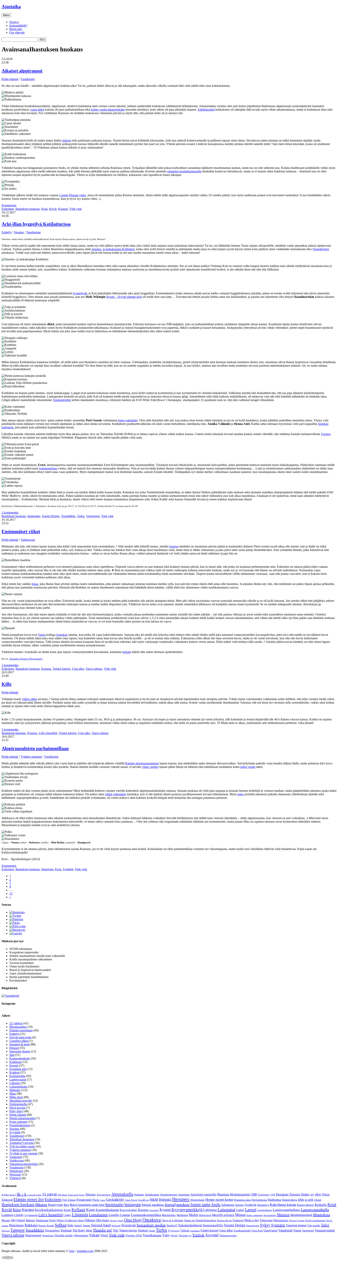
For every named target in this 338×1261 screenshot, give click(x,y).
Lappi (240, 1210)
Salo (70, 1225)
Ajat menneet (103, 1194)
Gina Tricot (131, 1199)
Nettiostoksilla (18, 1104)
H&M (154, 1200)
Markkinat (182, 1215)
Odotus (90, 1220)
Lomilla (114, 1215)
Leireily (19, 1215)
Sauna (86, 1225)
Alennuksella (122, 1194)
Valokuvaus (28, 539)
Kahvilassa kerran (283, 1205)
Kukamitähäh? (18, 25)
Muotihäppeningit (301, 1215)
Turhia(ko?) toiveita (21, 1143)
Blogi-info (15, 29)
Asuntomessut (168, 1194)
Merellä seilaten (223, 1215)
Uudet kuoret (209, 1230)
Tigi (115, 1230)
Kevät (53, 208)
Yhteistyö (15, 1178)
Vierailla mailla (63, 1235)
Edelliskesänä (206, 109)
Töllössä (184, 1230)
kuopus (173, 546)
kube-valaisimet (128, 420)
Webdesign (16, 1171)
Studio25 (171, 1225)
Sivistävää (128, 1225)
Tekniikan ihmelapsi (21, 1139)
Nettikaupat (42, 1220)
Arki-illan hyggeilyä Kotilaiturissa (36, 224)
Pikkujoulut (266, 1220)
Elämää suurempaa (21, 1030)
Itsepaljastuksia (177, 1204)
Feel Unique (69, 1199)
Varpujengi (93, 516)
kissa (35, 584)
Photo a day (251, 1220)
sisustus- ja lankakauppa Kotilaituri (113, 249)
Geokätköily (115, 1199)
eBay (318, 1194)
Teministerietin (62, 400)
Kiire (17, 1209)
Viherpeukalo (81, 1235)
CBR (254, 1194)
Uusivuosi (270, 1230)
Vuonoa (326, 434)
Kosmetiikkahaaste (107, 1210)
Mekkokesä (205, 1215)
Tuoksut (143, 1230)
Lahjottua (210, 1210)
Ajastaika (11, 6)
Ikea (66, 1204)
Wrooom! (15, 1174)
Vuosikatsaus (152, 1235)
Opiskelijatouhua (205, 1220)
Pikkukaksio (281, 1220)
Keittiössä (15, 1062)
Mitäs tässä (16, 1097)
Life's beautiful (48, 733)
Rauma (42, 1225)
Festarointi (84, 1200)
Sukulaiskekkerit (190, 1225)
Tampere (17, 1230)
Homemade (198, 1199)
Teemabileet (52, 1230)
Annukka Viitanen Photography (26, 658)
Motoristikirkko (270, 1215)
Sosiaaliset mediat (151, 1225)
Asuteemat (184, 1194)
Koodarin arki (18, 1069)
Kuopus (63, 208)
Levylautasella (31, 1215)
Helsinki (165, 1199)
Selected (115, 1225)
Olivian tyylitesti (116, 1221)
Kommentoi (9, 205)
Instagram (47, 869)
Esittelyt (7, 232)
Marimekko (169, 1215)
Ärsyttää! (212, 1235)
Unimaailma (195, 1231)
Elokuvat (7, 1199)
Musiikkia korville (20, 1100)
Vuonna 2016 (133, 1235)
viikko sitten (29, 699)
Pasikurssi (238, 1220)
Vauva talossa (93, 668)
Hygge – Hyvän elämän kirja (124, 296)
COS (272, 1194)
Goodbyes (143, 1199)
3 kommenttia (10, 665)
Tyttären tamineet (31, 756)
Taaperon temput (296, 1225)
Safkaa (61, 1224)
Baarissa (223, 1194)
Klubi (67, 1210)
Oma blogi (133, 1220)
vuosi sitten (37, 109)
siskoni (66, 140)
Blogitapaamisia (240, 1194)
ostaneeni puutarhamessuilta (184, 171)
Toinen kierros (61, 668)
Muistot (283, 1215)
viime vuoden (150, 766)
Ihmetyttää (55, 1205)
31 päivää (49, 1194)
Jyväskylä (250, 1204)
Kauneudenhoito (19, 1058)
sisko (240, 794)
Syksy (265, 1225)
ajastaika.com (85, 1251)
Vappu (297, 1230)
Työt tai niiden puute (22, 1146)
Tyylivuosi (173, 1230)
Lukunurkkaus (18, 1086)
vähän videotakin (115, 794)
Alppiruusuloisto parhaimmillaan (35, 748)
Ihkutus (41, 1204)
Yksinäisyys (185, 1235)
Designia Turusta (288, 1194)
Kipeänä (28, 1210)
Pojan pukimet (18, 1121)
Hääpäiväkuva (289, 1199)
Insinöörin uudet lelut (91, 1204)
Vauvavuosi (33, 1235)
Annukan (61, 634)
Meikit (193, 1215)
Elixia (325, 1194)
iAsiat (317, 1199)
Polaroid (293, 1220)
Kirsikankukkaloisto (49, 1210)
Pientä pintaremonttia (22, 1118)
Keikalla (321, 1205)
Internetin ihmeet (19, 1051)
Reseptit (50, 1225)
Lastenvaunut (17, 1079)
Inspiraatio (33, 516)
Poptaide (301, 1221)
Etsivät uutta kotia (20, 1037)
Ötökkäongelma (227, 1235)
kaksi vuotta (247, 766)
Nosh (52, 1220)
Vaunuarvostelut (325, 1230)
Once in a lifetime (172, 1220)
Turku (80, 516)
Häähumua (274, 1199)
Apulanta (139, 1194)
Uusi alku (78, 668)
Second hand (101, 1225)
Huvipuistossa (259, 1199)
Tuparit (151, 1230)
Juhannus (227, 1205)
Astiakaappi (152, 1194)
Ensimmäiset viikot (21, 531)
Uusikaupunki (242, 1230)
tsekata (126, 652)
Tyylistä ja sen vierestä (23, 1153)
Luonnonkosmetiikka (146, 1215)
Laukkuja (7, 1215)
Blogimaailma (18, 1026)
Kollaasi (78, 1209)
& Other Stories (9, 1195)
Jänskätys (263, 1204)
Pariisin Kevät (224, 1220)
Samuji (78, 1225)
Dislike (305, 1194)
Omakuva (151, 1219)
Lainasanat (226, 1209)
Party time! (16, 1111)
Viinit (104, 1235)
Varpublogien (320, 249)
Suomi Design (50, 516)
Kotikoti (14, 1072)
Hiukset (14, 1048)
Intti (11, 1055)
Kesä (44, 208)
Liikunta (14, 1083)
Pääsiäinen (16, 1225)
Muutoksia (321, 1215)
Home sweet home (219, 1199)
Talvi (325, 1225)
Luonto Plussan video (72, 195)
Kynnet (165, 1210)
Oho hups (102, 1220)
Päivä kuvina (17, 1107)
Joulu (215, 1204)
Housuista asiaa (242, 1199)
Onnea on (189, 1220)
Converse (263, 1194)
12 (11, 893)
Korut (90, 1210)
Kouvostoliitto (128, 1210)
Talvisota (6, 1231)
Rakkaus (31, 1225)
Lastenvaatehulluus (286, 1210)
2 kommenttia (10, 512)
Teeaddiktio (68, 516)
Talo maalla (313, 1225)
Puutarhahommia (19, 1125)
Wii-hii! (174, 1235)
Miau (12, 1093)
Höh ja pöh (305, 1200)
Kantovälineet (305, 1204)
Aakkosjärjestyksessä (76, 1195)
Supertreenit (252, 1225)
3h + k (21, 1194)
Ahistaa (90, 1194)
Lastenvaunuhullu (315, 1209)
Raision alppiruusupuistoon (142, 763)
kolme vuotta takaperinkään (108, 109)
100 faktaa (62, 1195)
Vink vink (75, 208)
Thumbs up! (102, 1230)
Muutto (6, 1220)
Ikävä (73, 1205)
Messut (240, 1215)
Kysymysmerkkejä (187, 1209)
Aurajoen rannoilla (203, 1194)
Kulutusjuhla (17, 1076)
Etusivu (14, 22)
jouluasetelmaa (48, 468)
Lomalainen (98, 1215)
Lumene (125, 1215)
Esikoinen (8, 208)
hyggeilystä (80, 293)
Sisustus (19, 232)
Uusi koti (257, 1230)
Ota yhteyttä (16, 32)
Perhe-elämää (10, 79)
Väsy (166, 1235)
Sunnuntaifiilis (213, 1225)
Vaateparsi (15, 1157)
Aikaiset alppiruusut (22, 70)
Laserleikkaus (264, 1210)
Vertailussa (48, 1235)
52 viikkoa (15, 1023)
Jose (71, 1251)
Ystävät (198, 1235)
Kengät (13, 1065)
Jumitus (239, 1205)
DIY (312, 1195)
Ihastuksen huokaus (27, 208)
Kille (7, 684)
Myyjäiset (18, 1220)
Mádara (30, 1220)
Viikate (94, 1235)
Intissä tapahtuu (153, 1205)
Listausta (80, 1214)
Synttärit (68, 869)
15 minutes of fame (34, 1195)
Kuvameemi (154, 1210)
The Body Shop (82, 1230)
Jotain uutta (200, 1204)
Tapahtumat (33, 232)
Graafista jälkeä (19, 1040)
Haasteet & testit (19, 1044)
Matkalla (14, 1090)
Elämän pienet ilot (28, 1199)
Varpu (41, 634)
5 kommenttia (10, 729)
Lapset (250, 1209)
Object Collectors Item (70, 1220)
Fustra (102, 1200)
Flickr (95, 1199)
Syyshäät (15, 1132)
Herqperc (181, 1199)
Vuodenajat (28, 79)
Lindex (67, 1215)
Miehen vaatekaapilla (254, 1215)
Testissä (66, 1230)
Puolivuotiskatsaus (315, 1220)
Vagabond (285, 1230)
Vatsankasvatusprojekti (23, 1164)
